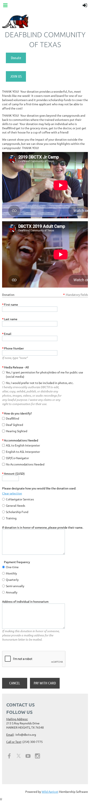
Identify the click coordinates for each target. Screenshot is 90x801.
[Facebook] (9, 756)
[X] (19, 756)
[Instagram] (37, 756)
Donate (16, 57)
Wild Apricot (50, 791)
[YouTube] (28, 756)
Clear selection (12, 493)
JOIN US (16, 76)
